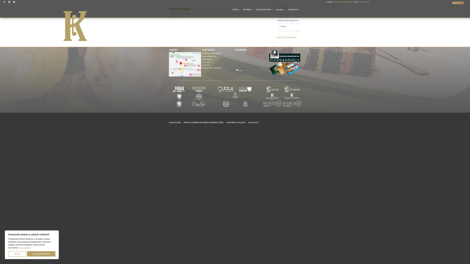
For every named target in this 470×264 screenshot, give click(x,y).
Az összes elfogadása (41, 254)
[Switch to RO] (462, 3)
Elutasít (17, 254)
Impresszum (253, 123)
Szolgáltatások (263, 10)
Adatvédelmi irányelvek (236, 123)
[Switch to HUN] (454, 3)
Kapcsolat (293, 10)
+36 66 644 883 (364, 2)
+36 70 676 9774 (206, 65)
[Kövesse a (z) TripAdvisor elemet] (14, 2)
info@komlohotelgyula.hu (342, 2)
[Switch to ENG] (458, 3)
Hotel (235, 10)
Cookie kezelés (175, 123)
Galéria (279, 10)
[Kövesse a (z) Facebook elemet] (4, 2)
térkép (283, 26)
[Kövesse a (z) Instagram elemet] (9, 2)
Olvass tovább (24, 248)
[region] (32, 245)
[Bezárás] (56, 232)
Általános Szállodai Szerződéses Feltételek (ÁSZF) (203, 123)
